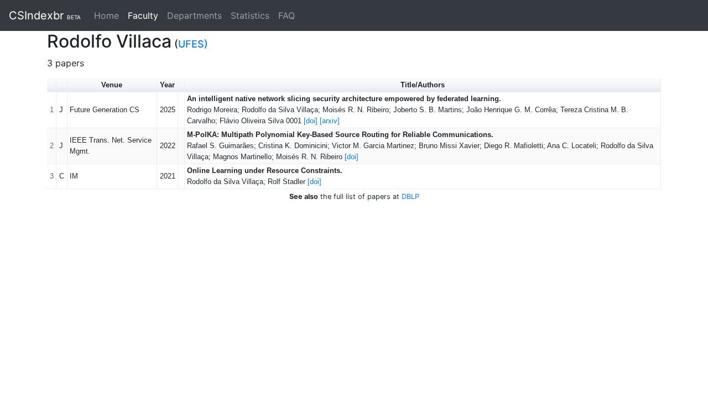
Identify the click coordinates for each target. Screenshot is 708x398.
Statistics (250, 15)
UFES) (193, 44)
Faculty (145, 15)
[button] (61, 85)
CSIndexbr (45, 15)
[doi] (310, 121)
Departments (194, 15)
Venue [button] (111, 85)
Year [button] (167, 85)
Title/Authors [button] (422, 85)
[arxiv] (330, 121)
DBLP (410, 196)
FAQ (286, 15)
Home (106, 15)
